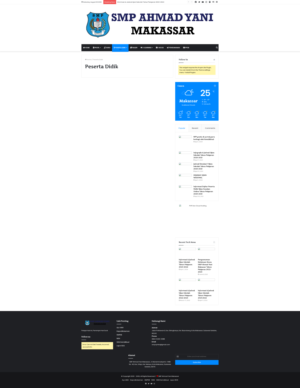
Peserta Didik (120, 48)
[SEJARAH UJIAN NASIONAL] (185, 179)
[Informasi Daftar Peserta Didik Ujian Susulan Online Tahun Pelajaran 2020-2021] (185, 189)
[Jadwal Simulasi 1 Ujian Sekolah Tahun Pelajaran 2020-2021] (185, 167)
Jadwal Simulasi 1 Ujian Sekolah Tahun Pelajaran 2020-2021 (203, 166)
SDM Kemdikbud (123, 342)
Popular (182, 128)
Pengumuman (174, 48)
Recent (195, 128)
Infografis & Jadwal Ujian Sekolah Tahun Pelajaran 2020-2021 (203, 155)
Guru (108, 48)
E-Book (160, 48)
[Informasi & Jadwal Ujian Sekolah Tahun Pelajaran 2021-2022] (206, 283)
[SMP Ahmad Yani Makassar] (150, 24)
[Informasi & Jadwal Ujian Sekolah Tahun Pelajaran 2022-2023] (187, 283)
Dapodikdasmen (123, 331)
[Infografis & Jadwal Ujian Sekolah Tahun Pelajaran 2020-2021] (185, 155)
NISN (118, 338)
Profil (96, 48)
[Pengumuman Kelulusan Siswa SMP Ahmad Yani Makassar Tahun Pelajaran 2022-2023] (206, 252)
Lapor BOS (121, 346)
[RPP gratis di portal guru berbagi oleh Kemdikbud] (185, 143)
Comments (210, 128)
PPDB (187, 48)
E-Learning (146, 48)
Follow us (85, 337)
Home (87, 48)
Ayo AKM (120, 327)
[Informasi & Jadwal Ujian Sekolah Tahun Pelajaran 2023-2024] (187, 252)
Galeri (134, 48)
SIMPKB (119, 335)
